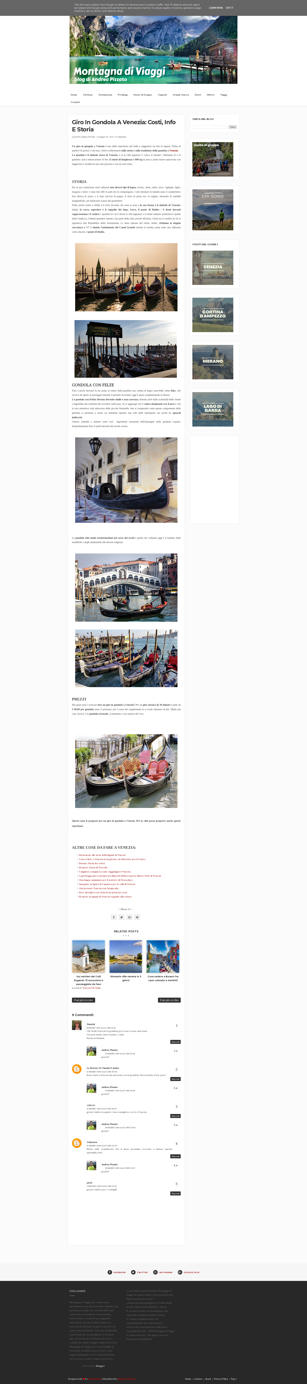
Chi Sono (88, 94)
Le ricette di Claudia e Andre (103, 1068)
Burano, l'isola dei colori (92, 863)
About (208, 1379)
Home (74, 94)
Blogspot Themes (126, 1379)
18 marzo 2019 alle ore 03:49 (120, 1127)
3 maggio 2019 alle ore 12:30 (102, 1186)
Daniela (91, 1024)
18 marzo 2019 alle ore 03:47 (120, 1168)
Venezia (173, 150)
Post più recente (83, 1000)
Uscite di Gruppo (142, 94)
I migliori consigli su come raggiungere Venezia (105, 871)
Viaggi (223, 94)
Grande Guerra (181, 94)
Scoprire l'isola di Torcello (93, 867)
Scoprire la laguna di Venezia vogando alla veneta (105, 896)
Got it (229, 8)
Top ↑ (234, 1379)
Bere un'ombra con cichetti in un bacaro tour (103, 892)
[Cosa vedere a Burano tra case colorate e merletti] (163, 956)
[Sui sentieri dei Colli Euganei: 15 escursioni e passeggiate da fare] (88, 956)
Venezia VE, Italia (92, 987)
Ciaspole (162, 94)
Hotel (198, 94)
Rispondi (175, 1042)
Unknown (92, 1142)
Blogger (100, 1365)
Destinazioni (105, 94)
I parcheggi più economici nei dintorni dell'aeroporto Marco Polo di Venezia (120, 875)
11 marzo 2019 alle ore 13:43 (101, 1028)
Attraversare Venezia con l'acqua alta (98, 888)
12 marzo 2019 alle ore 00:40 (102, 1071)
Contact (198, 1379)
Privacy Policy (221, 1379)
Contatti (75, 102)
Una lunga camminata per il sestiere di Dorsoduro (106, 880)
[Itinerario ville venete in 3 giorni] (125, 956)
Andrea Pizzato (88, 137)
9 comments (120, 137)
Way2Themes (94, 1379)
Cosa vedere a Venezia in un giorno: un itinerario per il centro (112, 859)
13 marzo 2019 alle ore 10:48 (120, 1053)
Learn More (216, 8)
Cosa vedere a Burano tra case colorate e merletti (163, 978)
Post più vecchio (169, 1000)
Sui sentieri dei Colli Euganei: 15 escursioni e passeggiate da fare (88, 980)
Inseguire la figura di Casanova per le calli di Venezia (107, 884)
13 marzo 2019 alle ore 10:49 (101, 1108)
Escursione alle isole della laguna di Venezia (102, 855)
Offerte (211, 94)
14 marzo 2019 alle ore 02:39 (102, 1145)
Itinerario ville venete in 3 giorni (125, 978)
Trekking (123, 94)
